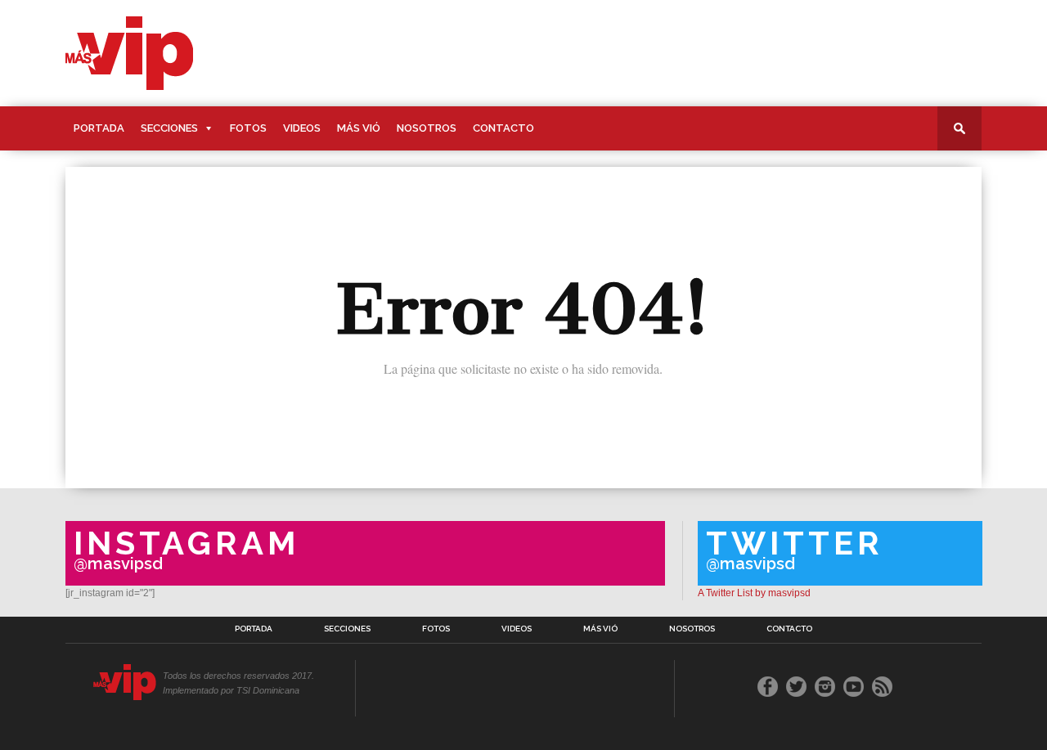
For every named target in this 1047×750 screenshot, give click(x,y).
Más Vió (358, 128)
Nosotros (426, 128)
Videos (302, 128)
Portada (99, 128)
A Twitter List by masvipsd (754, 593)
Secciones (169, 128)
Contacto (503, 128)
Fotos (248, 128)
